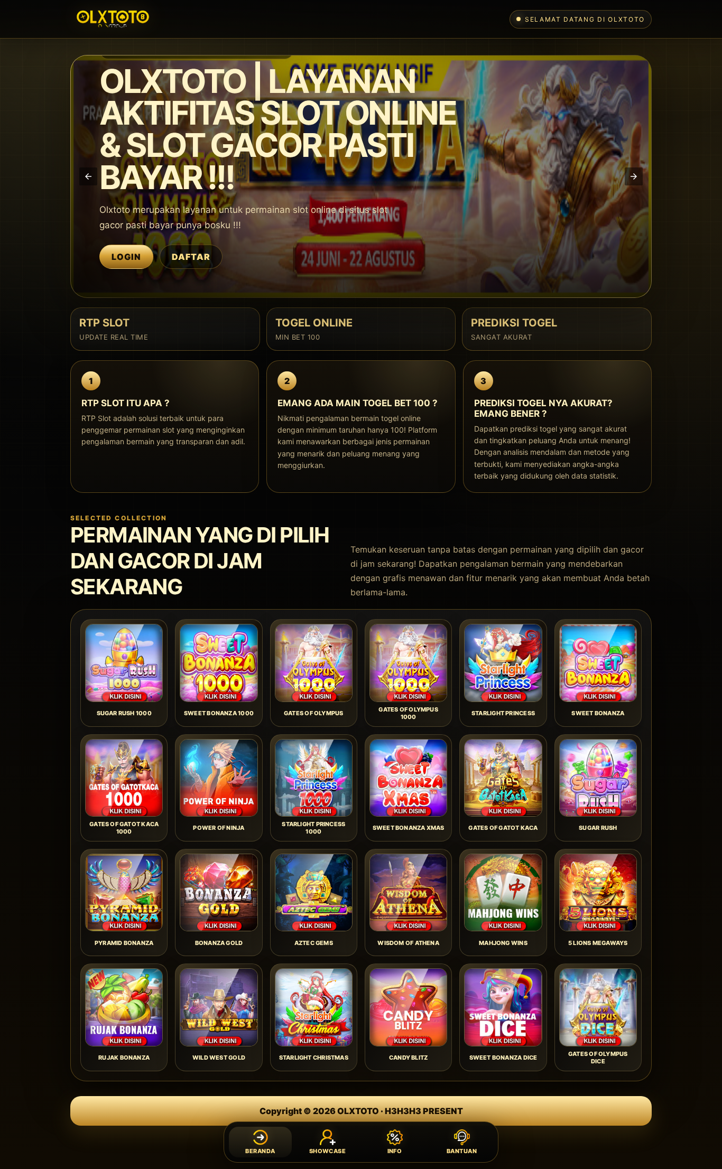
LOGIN (126, 256)
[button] (88, 176)
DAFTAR (191, 256)
